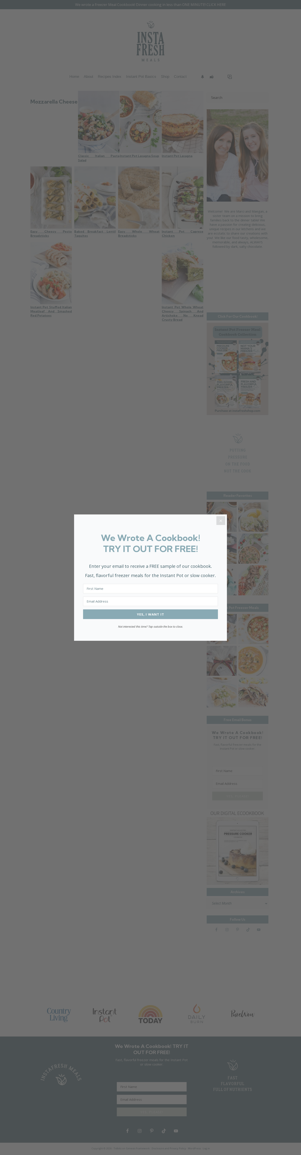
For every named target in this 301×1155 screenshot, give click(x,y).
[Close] (220, 520)
